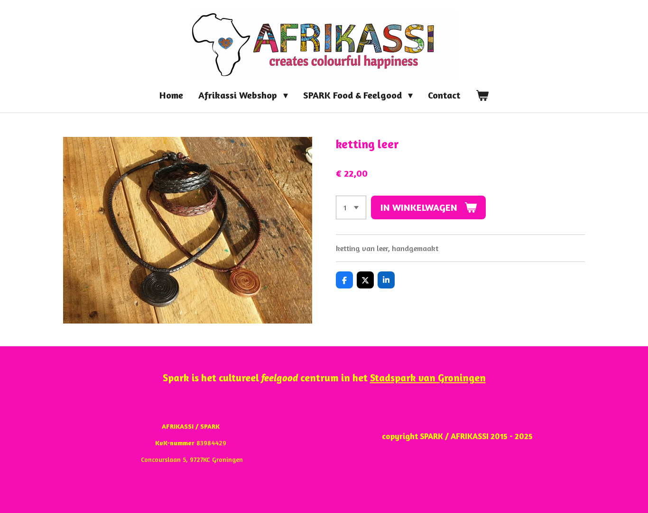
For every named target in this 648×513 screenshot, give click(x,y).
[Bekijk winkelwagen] (482, 95)
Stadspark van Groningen (428, 377)
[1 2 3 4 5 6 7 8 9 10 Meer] (351, 207)
